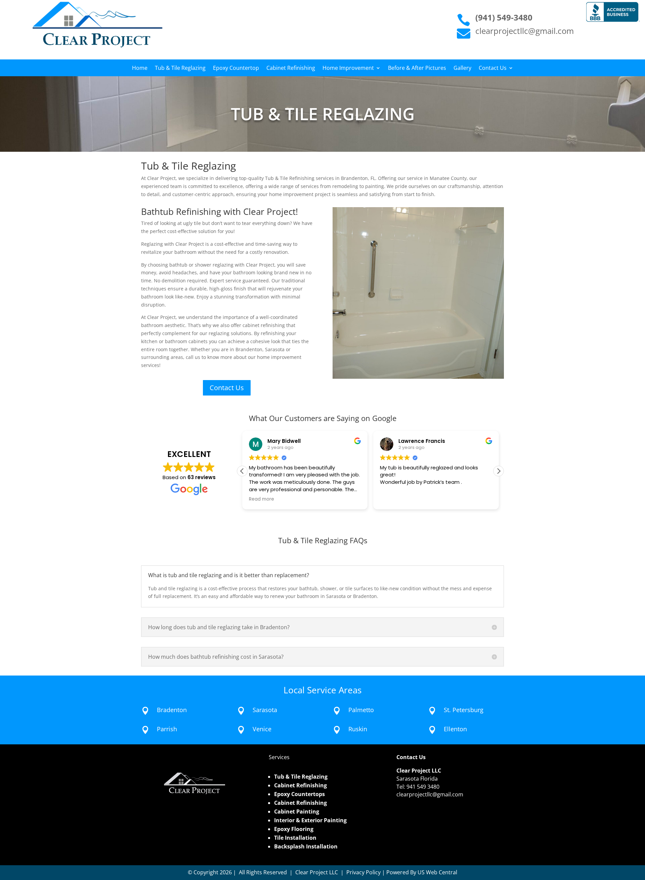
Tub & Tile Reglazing (180, 68)
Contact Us (493, 68)
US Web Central (437, 872)
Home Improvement (348, 68)
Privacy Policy (363, 872)
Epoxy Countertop (236, 68)
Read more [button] (261, 499)
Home (139, 68)
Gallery (462, 68)
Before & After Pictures (417, 68)
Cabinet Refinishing (290, 68)
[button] (498, 471)
